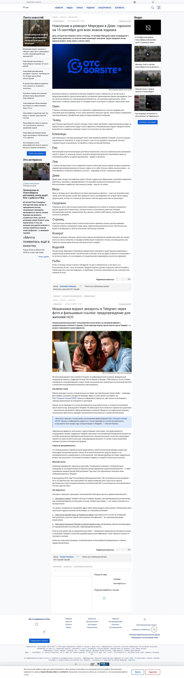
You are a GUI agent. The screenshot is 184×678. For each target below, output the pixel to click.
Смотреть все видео (147, 122)
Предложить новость (33, 2)
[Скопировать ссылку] (129, 279)
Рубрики (68, 619)
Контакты (119, 8)
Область (68, 624)
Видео (70, 8)
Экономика (92, 624)
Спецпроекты (104, 8)
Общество (71, 300)
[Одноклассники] (123, 279)
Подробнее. (131, 660)
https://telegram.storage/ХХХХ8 (64, 398)
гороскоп (56, 296)
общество (68, 567)
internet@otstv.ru (119, 583)
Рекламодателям (115, 622)
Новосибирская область (83, 567)
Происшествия (92, 622)
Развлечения (73, 17)
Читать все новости (36, 153)
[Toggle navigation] (159, 7)
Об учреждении (115, 627)
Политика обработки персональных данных (144, 635)
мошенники (57, 567)
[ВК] (118, 279)
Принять (138, 672)
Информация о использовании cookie (145, 637)
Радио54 (90, 8)
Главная (55, 17)
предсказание (89, 296)
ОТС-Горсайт (75, 289)
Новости (59, 8)
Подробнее (153, 672)
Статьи (79, 8)
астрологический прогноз (72, 296)
